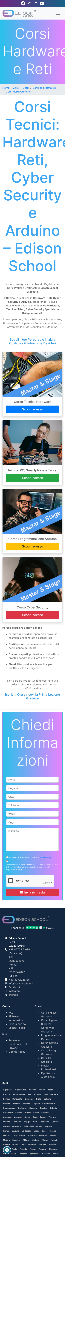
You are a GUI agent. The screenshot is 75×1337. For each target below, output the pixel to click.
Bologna (47, 1099)
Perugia (23, 1149)
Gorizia (6, 1126)
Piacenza (53, 1149)
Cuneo (27, 1117)
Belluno (6, 1099)
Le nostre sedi (17, 1027)
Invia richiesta (34, 892)
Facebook (14, 987)
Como (36, 1112)
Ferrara (52, 1117)
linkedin (13, 994)
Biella (38, 1099)
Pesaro (33, 1149)
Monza (45, 1140)
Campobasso (9, 1108)
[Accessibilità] (7, 1150)
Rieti (58, 1158)
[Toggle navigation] (58, 13)
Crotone (18, 1117)
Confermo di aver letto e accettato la (29, 858)
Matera (6, 1140)
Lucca (22, 1135)
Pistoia (13, 1154)
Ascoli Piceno (18, 1094)
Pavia (14, 1149)
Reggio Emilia (47, 1158)
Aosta (50, 1090)
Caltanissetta (48, 1103)
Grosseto (16, 1126)
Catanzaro (8, 1112)
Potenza (46, 1154)
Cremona (7, 1117)
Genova (55, 1122)
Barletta (54, 1094)
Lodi (15, 1135)
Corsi (16, 87)
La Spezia (26, 1131)
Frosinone (44, 1122)
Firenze (6, 1122)
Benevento (17, 1099)
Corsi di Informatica (44, 87)
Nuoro (15, 1144)
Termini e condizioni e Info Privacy (19, 1044)
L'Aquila (15, 1131)
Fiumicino (17, 1122)
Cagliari (36, 1103)
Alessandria (20, 1090)
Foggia (27, 1122)
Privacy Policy (45, 858)
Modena (35, 1140)
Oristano (32, 1144)
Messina (16, 1140)
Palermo (52, 1144)
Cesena (18, 1112)
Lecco (53, 1131)
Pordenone (35, 1154)
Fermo (43, 1117)
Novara (6, 1144)
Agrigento (7, 1090)
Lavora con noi (17, 1024)
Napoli (54, 1140)
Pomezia (23, 1154)
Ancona (32, 1090)
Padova (42, 1144)
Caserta (33, 1108)
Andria (42, 1090)
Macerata (32, 1135)
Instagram (14, 991)
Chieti (28, 1112)
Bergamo (29, 1099)
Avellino (37, 1094)
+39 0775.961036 (19, 949)
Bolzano (6, 1103)
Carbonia (22, 1108)
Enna (35, 1117)
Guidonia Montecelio (33, 1126)
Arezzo (6, 1094)
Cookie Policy (17, 1051)
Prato (55, 1154)
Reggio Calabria (30, 1158)
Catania (53, 1108)
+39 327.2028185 (19, 979)
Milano (26, 1140)
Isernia (6, 1131)
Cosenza (45, 1112)
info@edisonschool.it (21, 983)
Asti (29, 1094)
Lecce (45, 1131)
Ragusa (6, 1158)
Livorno (6, 1135)
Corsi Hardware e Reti (19, 91)
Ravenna (17, 1158)
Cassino (43, 1108)
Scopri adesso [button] (32, 409)
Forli (35, 1122)
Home (5, 87)
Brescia (16, 1103)
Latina (36, 1131)
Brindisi (26, 1103)
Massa (53, 1135)
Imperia (48, 1126)
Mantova (43, 1135)
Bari (46, 1094)
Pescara (42, 1149)
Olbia (23, 1144)
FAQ (11, 1012)
